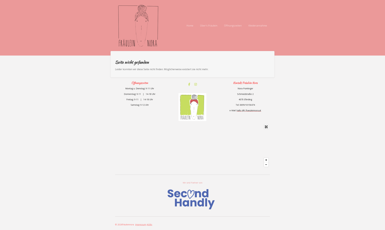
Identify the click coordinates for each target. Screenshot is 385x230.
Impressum (140, 224)
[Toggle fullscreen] (266, 127)
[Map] (192, 145)
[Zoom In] (266, 160)
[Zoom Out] (266, 164)
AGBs (149, 224)
